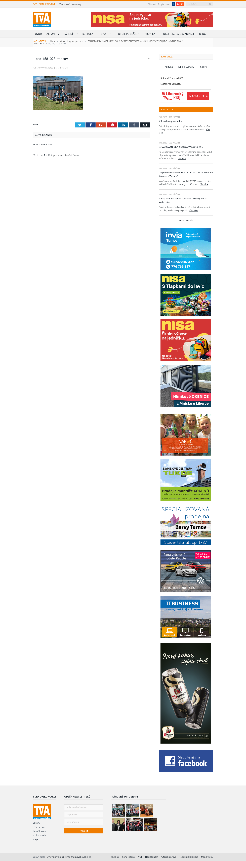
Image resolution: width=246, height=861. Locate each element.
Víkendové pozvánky (70, 4)
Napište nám (151, 856)
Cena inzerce (129, 856)
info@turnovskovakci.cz (78, 856)
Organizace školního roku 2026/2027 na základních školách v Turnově (186, 174)
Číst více (182, 158)
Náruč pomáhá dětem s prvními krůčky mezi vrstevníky (183, 200)
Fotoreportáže (127, 33)
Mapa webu (207, 856)
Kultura (87, 33)
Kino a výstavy (186, 66)
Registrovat (164, 4)
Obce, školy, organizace (178, 33)
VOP (140, 856)
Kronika (150, 33)
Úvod (38, 33)
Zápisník (69, 33)
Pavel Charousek (42, 144)
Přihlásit (152, 4)
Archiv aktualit (186, 220)
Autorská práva (168, 856)
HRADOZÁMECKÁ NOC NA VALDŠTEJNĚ (181, 146)
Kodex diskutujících (188, 856)
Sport (105, 33)
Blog (202, 33)
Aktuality (53, 33)
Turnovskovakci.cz (55, 856)
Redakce (115, 856)
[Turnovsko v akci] (42, 18)
